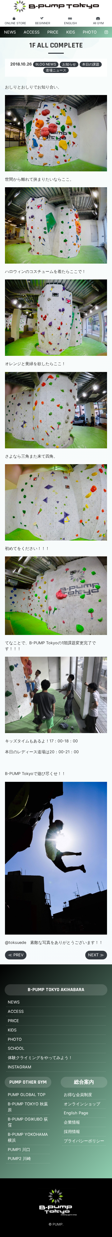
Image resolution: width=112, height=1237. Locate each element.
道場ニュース (56, 70)
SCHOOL (16, 1048)
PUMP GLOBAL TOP (26, 1094)
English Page (76, 1113)
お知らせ (69, 64)
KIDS (70, 32)
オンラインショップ (82, 1104)
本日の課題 (90, 64)
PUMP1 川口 (19, 1149)
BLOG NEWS (45, 64)
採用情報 (72, 1131)
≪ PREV (16, 955)
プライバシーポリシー (84, 1141)
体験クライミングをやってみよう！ (40, 1057)
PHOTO (90, 32)
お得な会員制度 (78, 1094)
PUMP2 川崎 (19, 1158)
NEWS (10, 32)
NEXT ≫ (96, 955)
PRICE (52, 32)
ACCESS (32, 32)
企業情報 (72, 1122)
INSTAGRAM (19, 1067)
